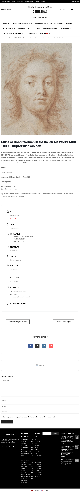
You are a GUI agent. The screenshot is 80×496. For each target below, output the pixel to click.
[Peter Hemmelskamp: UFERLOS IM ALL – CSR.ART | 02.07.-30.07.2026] (77, 460)
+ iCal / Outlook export (63, 322)
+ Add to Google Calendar (18, 322)
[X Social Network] (37, 346)
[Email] (51, 346)
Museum (25, 38)
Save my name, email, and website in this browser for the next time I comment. (29, 417)
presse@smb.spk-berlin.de (21, 297)
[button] (76, 9)
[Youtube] (71, 9)
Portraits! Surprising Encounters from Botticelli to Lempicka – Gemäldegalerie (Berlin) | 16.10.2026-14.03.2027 (67, 439)
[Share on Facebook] (30, 346)
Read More (14, 251)
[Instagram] (64, 9)
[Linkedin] (44, 346)
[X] (68, 9)
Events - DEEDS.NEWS (15, 38)
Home (5, 38)
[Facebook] (60, 9)
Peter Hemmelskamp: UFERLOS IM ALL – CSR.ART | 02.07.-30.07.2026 (67, 462)
